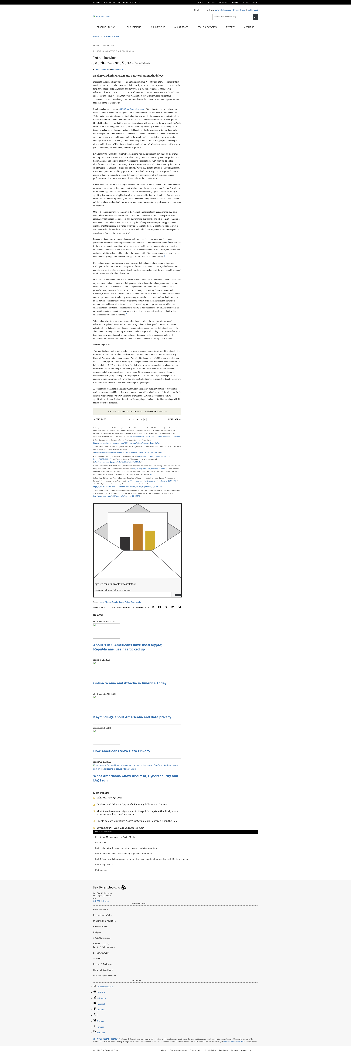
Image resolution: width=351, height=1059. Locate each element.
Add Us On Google (142, 63)
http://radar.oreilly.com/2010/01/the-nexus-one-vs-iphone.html (154, 436)
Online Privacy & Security (109, 602)
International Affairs (102, 915)
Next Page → (174, 419)
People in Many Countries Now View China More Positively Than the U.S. (137, 821)
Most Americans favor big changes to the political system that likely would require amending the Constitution (138, 813)
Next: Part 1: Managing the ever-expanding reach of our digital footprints (137, 411)
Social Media (136, 602)
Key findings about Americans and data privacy (132, 717)
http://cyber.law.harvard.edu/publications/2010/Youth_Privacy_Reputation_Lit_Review (126, 486)
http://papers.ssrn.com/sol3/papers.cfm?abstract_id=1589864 (151, 481)
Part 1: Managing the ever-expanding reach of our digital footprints (126, 848)
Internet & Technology (103, 964)
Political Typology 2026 (109, 797)
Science (96, 958)
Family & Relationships (103, 947)
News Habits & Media (103, 970)
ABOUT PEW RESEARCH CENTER (105, 1039)
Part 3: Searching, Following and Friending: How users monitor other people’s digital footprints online (141, 859)
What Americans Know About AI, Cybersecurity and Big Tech (135, 778)
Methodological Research (104, 975)
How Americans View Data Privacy (121, 751)
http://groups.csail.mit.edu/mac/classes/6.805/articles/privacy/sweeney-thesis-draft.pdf (127, 443)
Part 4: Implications (104, 864)
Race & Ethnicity (100, 926)
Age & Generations (101, 937)
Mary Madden (102, 69)
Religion (97, 932)
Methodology (101, 870)
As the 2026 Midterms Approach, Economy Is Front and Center (132, 804)
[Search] (255, 17)
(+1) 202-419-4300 (101, 901)
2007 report (131, 108)
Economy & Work (101, 952)
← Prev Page (99, 419)
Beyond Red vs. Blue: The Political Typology (120, 827)
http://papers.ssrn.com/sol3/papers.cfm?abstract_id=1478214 (117, 496)
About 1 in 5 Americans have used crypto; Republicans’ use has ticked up (127, 647)
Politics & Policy (100, 909)
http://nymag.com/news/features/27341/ (148, 468)
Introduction (101, 842)
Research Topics (106, 27)
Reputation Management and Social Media (113, 51)
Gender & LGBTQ (101, 943)
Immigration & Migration (104, 920)
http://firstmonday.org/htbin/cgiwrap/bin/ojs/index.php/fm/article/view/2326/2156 (126, 452)
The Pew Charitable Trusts (233, 1042)
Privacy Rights (124, 602)
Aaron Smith (117, 69)
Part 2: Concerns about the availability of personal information (123, 853)
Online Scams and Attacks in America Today (129, 683)
